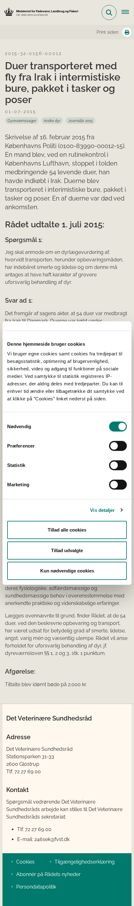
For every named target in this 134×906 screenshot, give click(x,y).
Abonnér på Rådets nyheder (48, 874)
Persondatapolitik (36, 887)
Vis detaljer (102, 509)
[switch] (118, 446)
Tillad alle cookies (67, 529)
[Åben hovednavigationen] (128, 12)
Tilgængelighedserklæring (85, 862)
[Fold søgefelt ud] (109, 12)
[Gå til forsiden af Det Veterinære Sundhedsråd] (39, 12)
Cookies (25, 862)
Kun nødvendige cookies (67, 570)
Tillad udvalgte (67, 550)
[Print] (127, 32)
